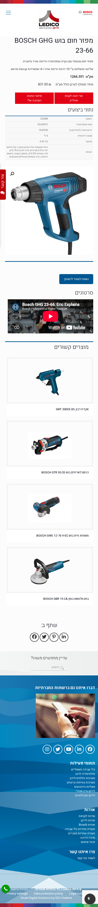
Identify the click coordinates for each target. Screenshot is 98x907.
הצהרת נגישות (19, 889)
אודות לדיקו (88, 820)
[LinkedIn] (79, 749)
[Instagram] (47, 749)
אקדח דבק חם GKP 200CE (72, 409)
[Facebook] (90, 749)
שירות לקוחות (87, 816)
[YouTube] (68, 749)
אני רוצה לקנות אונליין (74, 98)
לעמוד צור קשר (86, 858)
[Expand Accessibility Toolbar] (89, 899)
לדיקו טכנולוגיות (85, 795)
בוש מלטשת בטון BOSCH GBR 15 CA (66, 599)
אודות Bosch (87, 824)
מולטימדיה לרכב (85, 774)
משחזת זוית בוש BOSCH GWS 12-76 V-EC (62, 535)
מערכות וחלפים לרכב (82, 778)
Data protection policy (48, 893)
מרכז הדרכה (87, 837)
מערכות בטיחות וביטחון (81, 782)
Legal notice (77, 893)
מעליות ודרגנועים (84, 787)
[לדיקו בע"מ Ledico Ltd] (49, 19)
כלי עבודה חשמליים (83, 769)
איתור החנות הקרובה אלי (34, 98)
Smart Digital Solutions (36, 898)
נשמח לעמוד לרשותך (76, 279)
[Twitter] (57, 749)
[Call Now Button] (6, 889)
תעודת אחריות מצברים (81, 833)
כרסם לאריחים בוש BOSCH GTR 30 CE (65, 472)
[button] (12, 174)
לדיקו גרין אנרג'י (85, 791)
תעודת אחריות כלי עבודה (80, 829)
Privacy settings (17, 893)
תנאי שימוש (88, 842)
